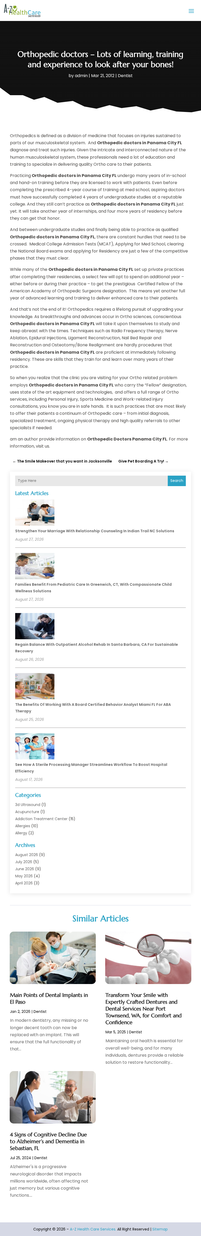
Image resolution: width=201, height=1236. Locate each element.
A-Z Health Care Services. (93, 1229)
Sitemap (160, 1229)
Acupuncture (27, 811)
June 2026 (24, 869)
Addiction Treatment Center (41, 818)
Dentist (125, 76)
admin (81, 76)
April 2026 (24, 883)
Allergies (22, 826)
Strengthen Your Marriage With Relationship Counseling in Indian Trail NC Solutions (94, 531)
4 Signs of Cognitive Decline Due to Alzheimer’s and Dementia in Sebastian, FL (48, 1141)
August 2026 (26, 854)
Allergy (21, 833)
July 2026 (23, 861)
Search (176, 480)
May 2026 (24, 876)
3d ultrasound (27, 804)
